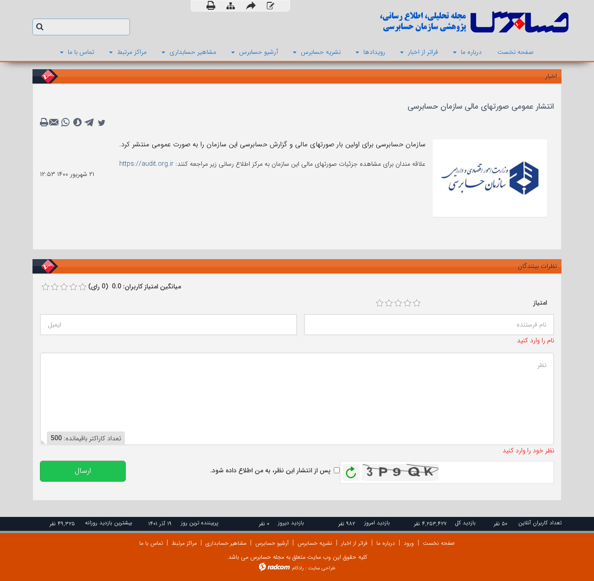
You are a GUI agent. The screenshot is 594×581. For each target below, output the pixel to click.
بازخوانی (351, 470)
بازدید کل (465, 522)
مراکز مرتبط (184, 543)
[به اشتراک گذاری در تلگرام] (89, 123)
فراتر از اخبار (354, 543)
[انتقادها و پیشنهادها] (270, 6)
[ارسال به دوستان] (251, 5)
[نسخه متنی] (45, 123)
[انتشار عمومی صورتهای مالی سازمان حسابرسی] (490, 177)
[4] (407, 303)
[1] (379, 303)
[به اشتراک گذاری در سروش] (77, 123)
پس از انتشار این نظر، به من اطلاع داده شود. (270, 470)
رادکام (298, 568)
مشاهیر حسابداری (226, 543)
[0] (45, 287)
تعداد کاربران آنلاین (540, 522)
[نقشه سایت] (230, 6)
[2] (389, 303)
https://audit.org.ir (146, 164)
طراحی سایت (322, 568)
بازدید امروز (377, 522)
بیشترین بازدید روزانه (108, 522)
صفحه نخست (439, 543)
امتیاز (540, 303)
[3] (398, 303)
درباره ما (385, 543)
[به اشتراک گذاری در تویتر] (101, 123)
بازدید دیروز (291, 522)
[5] (417, 303)
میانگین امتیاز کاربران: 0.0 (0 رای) (134, 286)
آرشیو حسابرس (272, 543)
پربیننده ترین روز (199, 522)
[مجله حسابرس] (436, 22)
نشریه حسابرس (314, 543)
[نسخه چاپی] (211, 5)
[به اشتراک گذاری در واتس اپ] (65, 123)
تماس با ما (151, 543)
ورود (409, 543)
